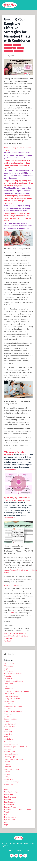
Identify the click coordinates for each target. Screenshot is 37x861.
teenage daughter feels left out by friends (17, 810)
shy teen (7, 774)
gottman (7, 716)
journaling (8, 731)
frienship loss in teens (13, 711)
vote (5, 822)
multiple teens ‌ (9, 752)
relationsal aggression (12, 769)
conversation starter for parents (16, 691)
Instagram (8, 638)
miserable (7, 741)
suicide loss (8, 779)
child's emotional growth (13, 681)
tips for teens (19, 51)
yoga (6, 825)
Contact (26, 850)
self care (7, 772)
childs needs (9, 684)
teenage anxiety (10, 807)
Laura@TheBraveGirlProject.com (16, 636)
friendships (8, 709)
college (6, 686)
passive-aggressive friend (13, 759)
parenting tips (9, 757)
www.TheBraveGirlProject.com (15, 633)
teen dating (8, 794)
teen (6, 789)
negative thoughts (11, 754)
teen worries (9, 804)
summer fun (8, 784)
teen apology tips (11, 792)
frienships (8, 714)
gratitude (7, 721)
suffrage (7, 777)
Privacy (18, 850)
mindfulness (16, 45)
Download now (10, 470)
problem (7, 762)
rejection (7, 767)
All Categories (9, 663)
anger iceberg (9, 671)
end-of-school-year (11, 696)
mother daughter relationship (15, 747)
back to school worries (13, 673)
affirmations (8, 45)
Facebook (7, 641)
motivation (20, 48)
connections (8, 689)
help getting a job (11, 724)
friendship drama (10, 704)
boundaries (8, 679)
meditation (8, 736)
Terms (10, 850)
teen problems (9, 51)
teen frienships (10, 797)
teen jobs (7, 799)
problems (7, 764)
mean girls (8, 734)
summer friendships (11, 782)
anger (6, 668)
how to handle (9, 726)
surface (7, 787)
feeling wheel (9, 701)
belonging (8, 676)
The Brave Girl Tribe (11, 586)
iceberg (7, 729)
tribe (12, 613)
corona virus (9, 694)
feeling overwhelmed (12, 699)
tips (5, 814)
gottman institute (10, 719)
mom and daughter (10, 48)
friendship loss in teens (13, 706)
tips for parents (10, 817)
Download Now (10, 518)
